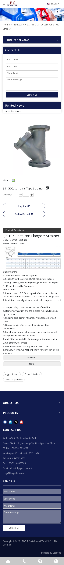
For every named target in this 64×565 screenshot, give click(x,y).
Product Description (15, 230)
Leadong (57, 552)
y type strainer (12, 374)
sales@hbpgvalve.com (20, 468)
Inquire (22, 206)
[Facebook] (5, 422)
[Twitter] (16, 422)
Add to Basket (22, 214)
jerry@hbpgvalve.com (13, 473)
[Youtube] (21, 422)
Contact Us (32, 94)
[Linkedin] (10, 422)
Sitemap (7, 544)
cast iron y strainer (14, 379)
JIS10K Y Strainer (32, 374)
